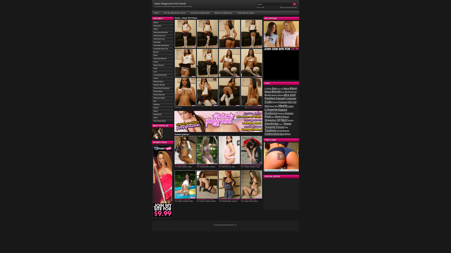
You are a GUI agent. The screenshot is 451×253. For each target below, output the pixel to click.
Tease (287, 123)
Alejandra (157, 26)
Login (263, 7)
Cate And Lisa (159, 39)
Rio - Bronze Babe (180, 165)
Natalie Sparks (159, 85)
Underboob (186, 201)
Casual (280, 98)
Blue (283, 92)
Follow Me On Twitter (245, 13)
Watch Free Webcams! (224, 13)
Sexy (278, 116)
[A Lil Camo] (207, 184)
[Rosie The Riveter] (229, 184)
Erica (155, 55)
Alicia (156, 29)
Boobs (288, 92)
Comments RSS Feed (291, 7)
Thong (280, 127)
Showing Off (272, 120)
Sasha (156, 108)
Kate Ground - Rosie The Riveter (229, 199)
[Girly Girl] (229, 150)
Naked (282, 109)
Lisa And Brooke (160, 75)
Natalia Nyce (158, 81)
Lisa (155, 72)
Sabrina (157, 104)
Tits (286, 127)
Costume (246, 166)
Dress (275, 102)
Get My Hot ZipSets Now (200, 13)
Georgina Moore (160, 58)
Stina (156, 117)
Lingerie (255, 201)
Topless (271, 130)
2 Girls (268, 88)
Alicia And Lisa (159, 35)
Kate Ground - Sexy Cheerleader (251, 165)
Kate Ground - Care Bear (182, 199)
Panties (281, 113)
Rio (155, 101)
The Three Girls (160, 121)
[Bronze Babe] (185, 150)
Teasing (213, 201)
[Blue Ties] (251, 184)
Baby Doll (225, 166)
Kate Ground (159, 65)
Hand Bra (207, 201)
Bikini (179, 166)
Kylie (155, 68)
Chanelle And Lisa (161, 49)
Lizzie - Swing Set (202, 165)
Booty (268, 95)
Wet (282, 134)
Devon (156, 52)
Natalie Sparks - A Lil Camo (205, 199)
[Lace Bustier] (157, 133)
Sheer (233, 166)
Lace (291, 106)
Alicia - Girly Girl (224, 165)
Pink (229, 166)
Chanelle (157, 42)
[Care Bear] (185, 184)
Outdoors (184, 166)
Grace (156, 62)
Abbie (156, 22)
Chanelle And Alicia (161, 45)
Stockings (255, 107)
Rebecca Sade (159, 98)
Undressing (272, 133)
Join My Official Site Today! (175, 13)
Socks (258, 166)
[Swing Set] (207, 150)
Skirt (249, 107)
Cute (268, 102)
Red (273, 117)
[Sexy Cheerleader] (251, 150)
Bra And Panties (204, 166)
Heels (251, 201)
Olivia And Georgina (162, 88)
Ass (274, 88)
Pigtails (190, 166)
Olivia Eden (158, 91)
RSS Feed (282, 7)
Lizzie (156, 78)
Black (268, 91)
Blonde (276, 91)
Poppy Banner (159, 94)
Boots (294, 92)
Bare (286, 88)
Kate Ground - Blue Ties (248, 199)
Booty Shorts (278, 95)
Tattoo (281, 124)
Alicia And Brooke (161, 32)
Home (156, 13)
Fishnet (202, 201)
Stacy (156, 111)
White (260, 107)
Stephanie (158, 114)
